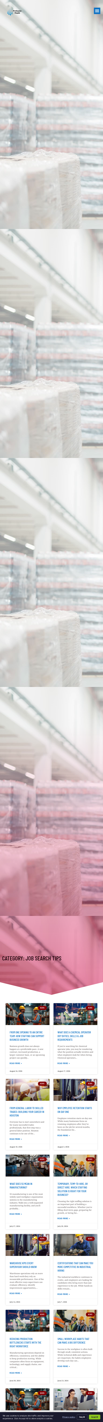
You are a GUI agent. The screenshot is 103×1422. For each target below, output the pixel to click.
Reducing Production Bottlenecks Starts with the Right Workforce (25, 1342)
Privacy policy (68, 1417)
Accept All (94, 1417)
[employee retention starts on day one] (75, 1090)
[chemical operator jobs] (75, 1014)
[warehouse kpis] (27, 1245)
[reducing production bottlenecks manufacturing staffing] (27, 1321)
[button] (97, 11)
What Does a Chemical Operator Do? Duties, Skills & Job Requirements (74, 1036)
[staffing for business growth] (27, 1014)
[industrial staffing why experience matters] (75, 1399)
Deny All (82, 1417)
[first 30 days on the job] (27, 1399)
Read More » (16, 1063)
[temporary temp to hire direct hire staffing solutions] (75, 1166)
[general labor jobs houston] (27, 1090)
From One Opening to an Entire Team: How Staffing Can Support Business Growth (27, 1036)
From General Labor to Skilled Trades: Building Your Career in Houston (27, 1111)
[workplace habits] (75, 1321)
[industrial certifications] (75, 1245)
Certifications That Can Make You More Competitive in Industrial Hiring (75, 1266)
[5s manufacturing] (27, 1166)
